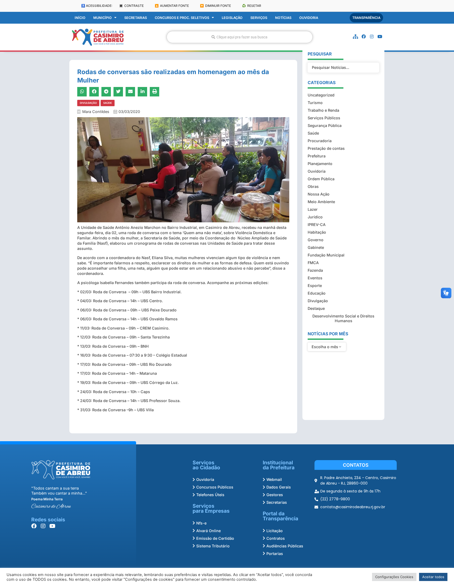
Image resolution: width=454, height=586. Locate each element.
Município (102, 18)
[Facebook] (364, 36)
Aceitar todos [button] (433, 577)
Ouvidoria (308, 18)
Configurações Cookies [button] (394, 577)
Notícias (283, 18)
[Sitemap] (355, 36)
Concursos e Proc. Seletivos (182, 18)
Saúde (107, 102)
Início (80, 18)
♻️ (251, 6)
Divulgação (88, 102)
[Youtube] (380, 36)
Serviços (258, 18)
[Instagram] (372, 36)
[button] (82, 91)
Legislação (232, 18)
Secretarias (135, 18)
